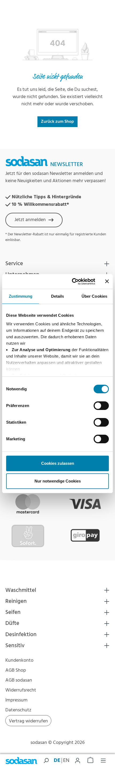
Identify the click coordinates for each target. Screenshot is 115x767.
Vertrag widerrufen (28, 721)
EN (66, 760)
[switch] (101, 405)
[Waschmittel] (107, 590)
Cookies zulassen (57, 463)
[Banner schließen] (107, 281)
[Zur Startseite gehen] (21, 761)
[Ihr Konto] (77, 760)
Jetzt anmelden (30, 220)
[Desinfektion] (107, 635)
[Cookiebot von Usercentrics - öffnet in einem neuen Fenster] (72, 281)
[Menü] (103, 760)
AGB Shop (15, 670)
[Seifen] (107, 612)
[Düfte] (107, 623)
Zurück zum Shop (57, 121)
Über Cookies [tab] (94, 296)
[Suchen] (46, 760)
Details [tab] (57, 296)
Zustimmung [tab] (21, 296)
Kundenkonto (19, 660)
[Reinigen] (107, 601)
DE (57, 760)
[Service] (107, 264)
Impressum (16, 700)
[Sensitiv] (107, 646)
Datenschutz (18, 710)
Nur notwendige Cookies (57, 481)
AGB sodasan (18, 680)
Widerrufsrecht (20, 690)
